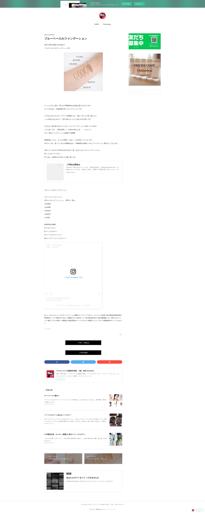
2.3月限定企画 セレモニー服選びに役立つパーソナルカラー (64, 434)
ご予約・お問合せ (83, 343)
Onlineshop (107, 24)
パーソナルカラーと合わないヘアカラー (57, 415)
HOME (96, 24)
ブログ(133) (47, 329)
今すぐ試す (126, 4)
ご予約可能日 (83, 353)
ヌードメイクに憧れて (51, 395)
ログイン (139, 4)
